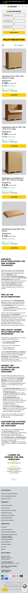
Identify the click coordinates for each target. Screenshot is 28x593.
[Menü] (2, 6)
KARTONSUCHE (14, 32)
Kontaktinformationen (19, 586)
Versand (12, 437)
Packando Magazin (6, 544)
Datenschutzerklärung (7, 539)
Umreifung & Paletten (6, 517)
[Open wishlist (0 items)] (19, 6)
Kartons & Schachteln (6, 505)
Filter (3, 45)
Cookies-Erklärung (6, 542)
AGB (13, 586)
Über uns (3, 546)
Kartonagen (16, 356)
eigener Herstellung (8, 431)
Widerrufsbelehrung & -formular (9, 534)
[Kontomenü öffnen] (22, 6)
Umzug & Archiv (5, 508)
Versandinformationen (6, 529)
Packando (5, 357)
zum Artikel (14, 95)
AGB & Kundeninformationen (8, 532)
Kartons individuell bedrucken (8, 496)
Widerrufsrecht (7, 586)
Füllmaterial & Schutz (6, 512)
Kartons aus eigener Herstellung (9, 493)
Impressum (4, 527)
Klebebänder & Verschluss (8, 515)
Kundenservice (13, 432)
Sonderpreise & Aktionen (7, 520)
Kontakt (3, 549)
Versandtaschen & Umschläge (8, 510)
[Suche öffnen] (5, 6)
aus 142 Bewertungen (13, 463)
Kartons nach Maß (6, 498)
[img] (14, 461)
